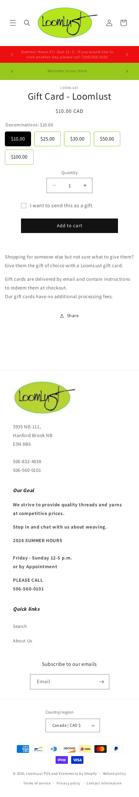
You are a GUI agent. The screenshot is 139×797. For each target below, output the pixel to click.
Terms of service (36, 783)
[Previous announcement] (12, 54)
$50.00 (107, 136)
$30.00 (77, 136)
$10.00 (18, 136)
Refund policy (114, 773)
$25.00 (47, 136)
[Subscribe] (102, 681)
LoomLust (34, 773)
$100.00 (19, 155)
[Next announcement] (127, 54)
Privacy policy (68, 783)
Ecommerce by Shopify (78, 773)
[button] (13, 23)
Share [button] (73, 315)
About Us (22, 641)
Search (20, 626)
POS (47, 773)
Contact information (104, 783)
